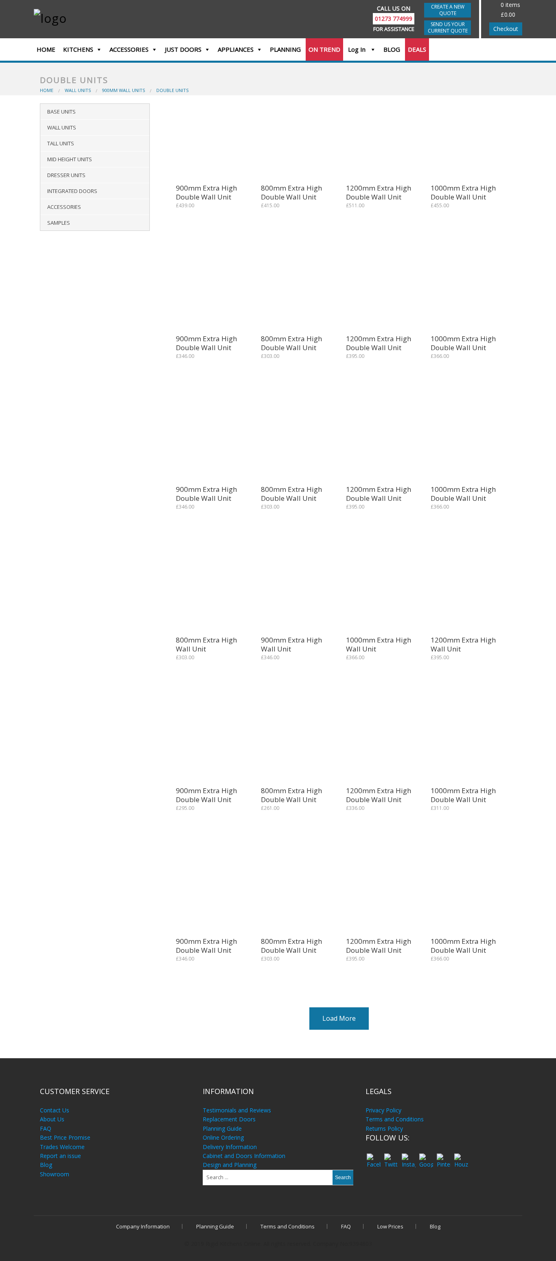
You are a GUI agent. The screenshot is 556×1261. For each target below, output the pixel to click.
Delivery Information (230, 1147)
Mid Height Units (69, 159)
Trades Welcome (62, 1147)
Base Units (61, 111)
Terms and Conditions (395, 1119)
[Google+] (426, 1157)
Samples (58, 222)
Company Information (143, 1226)
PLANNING (285, 49)
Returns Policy (384, 1128)
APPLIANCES (236, 49)
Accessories (64, 207)
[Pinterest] (443, 1157)
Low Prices (390, 1226)
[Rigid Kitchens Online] (92, 17)
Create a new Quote (447, 10)
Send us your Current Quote (448, 27)
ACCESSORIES (129, 49)
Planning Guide (222, 1128)
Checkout (505, 29)
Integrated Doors (72, 191)
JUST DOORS (183, 49)
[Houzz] (461, 1157)
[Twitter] (391, 1157)
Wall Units (61, 127)
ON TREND (324, 49)
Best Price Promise (65, 1137)
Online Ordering (223, 1137)
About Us (52, 1119)
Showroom (54, 1174)
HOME (46, 49)
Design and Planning (229, 1165)
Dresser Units (66, 175)
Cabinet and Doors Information (244, 1156)
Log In (357, 49)
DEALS (417, 49)
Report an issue (60, 1156)
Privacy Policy (383, 1110)
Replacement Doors (229, 1119)
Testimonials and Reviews (237, 1110)
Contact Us (54, 1110)
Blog (46, 1165)
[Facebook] (373, 1157)
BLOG (391, 49)
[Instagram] (408, 1157)
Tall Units (60, 143)
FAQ (45, 1128)
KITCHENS (78, 49)
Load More (339, 1018)
